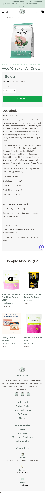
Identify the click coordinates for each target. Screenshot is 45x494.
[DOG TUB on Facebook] (16, 395)
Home (4, 18)
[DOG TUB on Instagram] (22, 395)
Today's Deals (22, 406)
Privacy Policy (22, 441)
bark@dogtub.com (22, 485)
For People (23, 414)
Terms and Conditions (22, 437)
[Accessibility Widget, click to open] (41, 247)
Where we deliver (22, 425)
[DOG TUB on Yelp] (28, 395)
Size (9, 86)
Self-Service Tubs (22, 410)
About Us (22, 433)
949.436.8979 (22, 473)
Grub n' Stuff (22, 402)
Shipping (6, 82)
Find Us (22, 418)
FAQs (22, 429)
